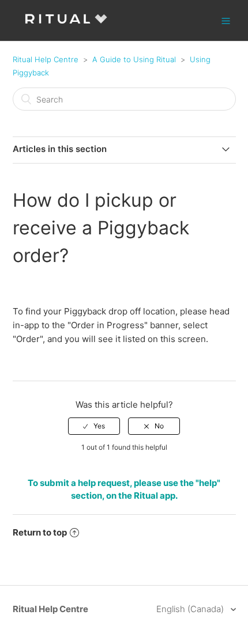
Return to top (40, 532)
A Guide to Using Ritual (134, 59)
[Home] (66, 26)
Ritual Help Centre (45, 59)
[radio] (94, 426)
